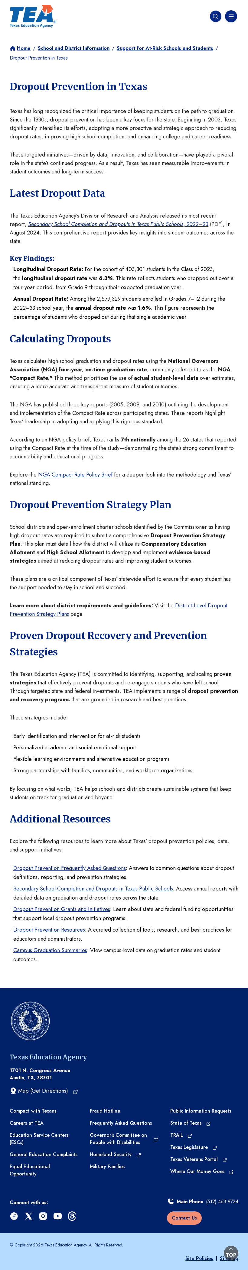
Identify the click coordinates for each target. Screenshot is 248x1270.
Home (24, 48)
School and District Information (73, 48)
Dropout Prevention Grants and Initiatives (61, 909)
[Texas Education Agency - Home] (33, 16)
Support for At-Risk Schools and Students (165, 48)
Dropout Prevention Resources (49, 930)
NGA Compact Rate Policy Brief (75, 475)
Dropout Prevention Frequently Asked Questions (69, 868)
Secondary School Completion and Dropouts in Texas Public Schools (93, 889)
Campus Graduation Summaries (50, 950)
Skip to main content (25, 6)
